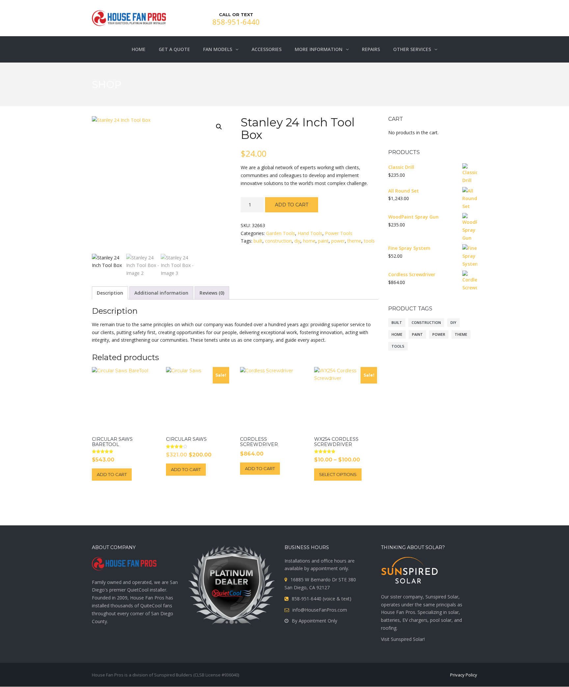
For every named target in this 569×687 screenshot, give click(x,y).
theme (354, 241)
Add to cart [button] (112, 474)
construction (278, 241)
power (338, 241)
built (258, 241)
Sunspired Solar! (407, 639)
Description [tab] (110, 293)
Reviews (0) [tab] (212, 293)
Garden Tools (280, 233)
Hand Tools (310, 233)
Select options (338, 474)
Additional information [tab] (161, 293)
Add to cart (291, 205)
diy (297, 241)
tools (369, 241)
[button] (219, 127)
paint (323, 241)
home (309, 241)
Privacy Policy (463, 675)
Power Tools (338, 233)
